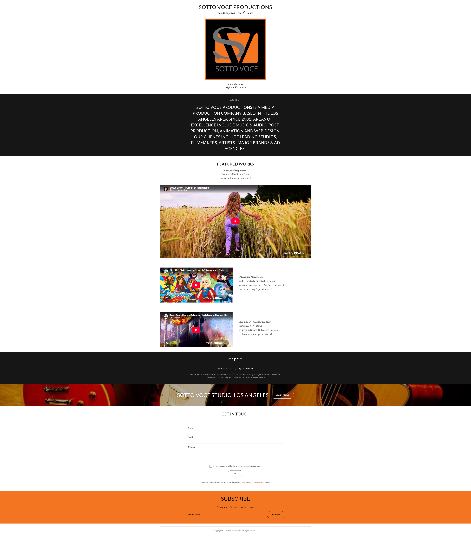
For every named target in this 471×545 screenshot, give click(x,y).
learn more (282, 395)
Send (235, 474)
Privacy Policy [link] (245, 482)
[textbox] (235, 428)
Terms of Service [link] (259, 482)
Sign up (276, 515)
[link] (235, 8)
